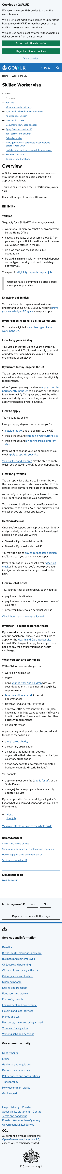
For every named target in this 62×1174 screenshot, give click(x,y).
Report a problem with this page (31, 916)
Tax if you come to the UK (14, 860)
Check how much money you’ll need (23, 616)
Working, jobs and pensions (18, 1034)
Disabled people (11, 982)
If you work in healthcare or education (24, 111)
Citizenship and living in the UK (20, 970)
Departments (10, 1053)
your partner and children (27, 683)
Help (5, 1107)
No (47, 904)
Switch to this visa (15, 154)
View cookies (31, 58)
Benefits (7, 947)
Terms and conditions (14, 1116)
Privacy (15, 1107)
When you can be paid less (18, 107)
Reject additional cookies (31, 51)
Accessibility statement (16, 1111)
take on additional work (19, 695)
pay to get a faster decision (41, 552)
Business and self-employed (18, 958)
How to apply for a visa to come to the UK (22, 854)
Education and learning (15, 993)
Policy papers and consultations (21, 1076)
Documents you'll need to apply (21, 124)
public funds (41, 780)
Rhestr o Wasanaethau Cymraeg (21, 1120)
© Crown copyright (31, 1166)
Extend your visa (14, 138)
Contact (37, 1111)
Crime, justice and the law (17, 976)
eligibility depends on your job (34, 272)
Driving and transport (14, 987)
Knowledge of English (16, 116)
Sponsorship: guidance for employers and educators (28, 849)
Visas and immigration (15, 1028)
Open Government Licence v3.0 (20, 1139)
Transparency (10, 1081)
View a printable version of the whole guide (27, 826)
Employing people (12, 999)
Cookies (27, 1107)
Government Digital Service (18, 1124)
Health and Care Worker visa (34, 639)
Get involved (9, 1093)
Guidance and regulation (16, 1064)
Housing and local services (17, 1011)
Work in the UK (19, 75)
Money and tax (10, 1016)
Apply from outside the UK (19, 129)
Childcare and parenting (16, 964)
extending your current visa (42, 435)
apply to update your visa (23, 454)
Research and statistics (16, 1070)
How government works (16, 1087)
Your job (10, 102)
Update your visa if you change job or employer (29, 150)
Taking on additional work (18, 159)
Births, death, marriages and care (22, 953)
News (5, 1058)
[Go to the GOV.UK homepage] (14, 68)
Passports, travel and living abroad (22, 1022)
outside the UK (13, 430)
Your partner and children (18, 133)
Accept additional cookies (31, 43)
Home (5, 75)
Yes (34, 904)
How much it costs (15, 120)
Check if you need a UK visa (15, 843)
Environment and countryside (19, 1005)
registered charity (17, 741)
